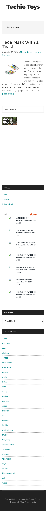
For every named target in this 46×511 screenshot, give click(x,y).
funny (4, 391)
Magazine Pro (26, 499)
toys (4, 464)
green (4, 406)
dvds (4, 377)
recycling (6, 439)
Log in (33, 502)
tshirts (5, 468)
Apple (4, 338)
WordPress (24, 502)
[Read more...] (8, 94)
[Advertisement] (23, 157)
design (5, 372)
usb (4, 478)
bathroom (6, 343)
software (6, 449)
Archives (6, 199)
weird (4, 483)
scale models (8, 444)
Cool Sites (6, 367)
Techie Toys (23, 6)
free (4, 387)
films (4, 382)
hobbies (5, 411)
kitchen (5, 420)
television (6, 459)
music (4, 435)
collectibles (7, 363)
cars (4, 348)
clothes (5, 353)
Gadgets (6, 396)
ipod (4, 415)
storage (5, 454)
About (4, 195)
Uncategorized (8, 473)
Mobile (5, 425)
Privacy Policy (8, 204)
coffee (5, 358)
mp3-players (7, 430)
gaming (5, 401)
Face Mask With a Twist (20, 44)
